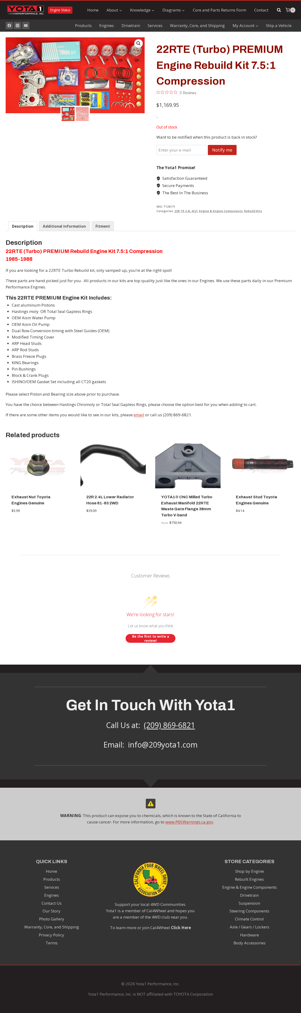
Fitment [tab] (102, 226)
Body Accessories (249, 943)
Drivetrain (131, 25)
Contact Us (52, 903)
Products (83, 25)
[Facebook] (9, 25)
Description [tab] (22, 226)
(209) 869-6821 (169, 725)
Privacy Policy (51, 935)
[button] (138, 43)
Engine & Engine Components (221, 211)
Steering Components (249, 911)
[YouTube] (25, 25)
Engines (106, 25)
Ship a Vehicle (279, 25)
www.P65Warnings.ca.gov (189, 822)
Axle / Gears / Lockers (249, 927)
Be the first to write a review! (150, 638)
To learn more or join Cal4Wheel (150, 927)
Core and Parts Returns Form (219, 10)
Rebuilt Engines (249, 879)
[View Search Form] (279, 10)
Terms (52, 943)
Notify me (222, 150)
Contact (261, 10)
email (139, 414)
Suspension (249, 903)
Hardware (249, 935)
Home (93, 10)
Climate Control (249, 919)
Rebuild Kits (253, 211)
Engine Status (60, 10)
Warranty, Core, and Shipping (197, 25)
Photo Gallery (51, 919)
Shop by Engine (249, 871)
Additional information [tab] (64, 226)
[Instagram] (17, 25)
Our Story (51, 911)
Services (155, 25)
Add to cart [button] (38, 525)
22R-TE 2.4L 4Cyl (186, 211)
